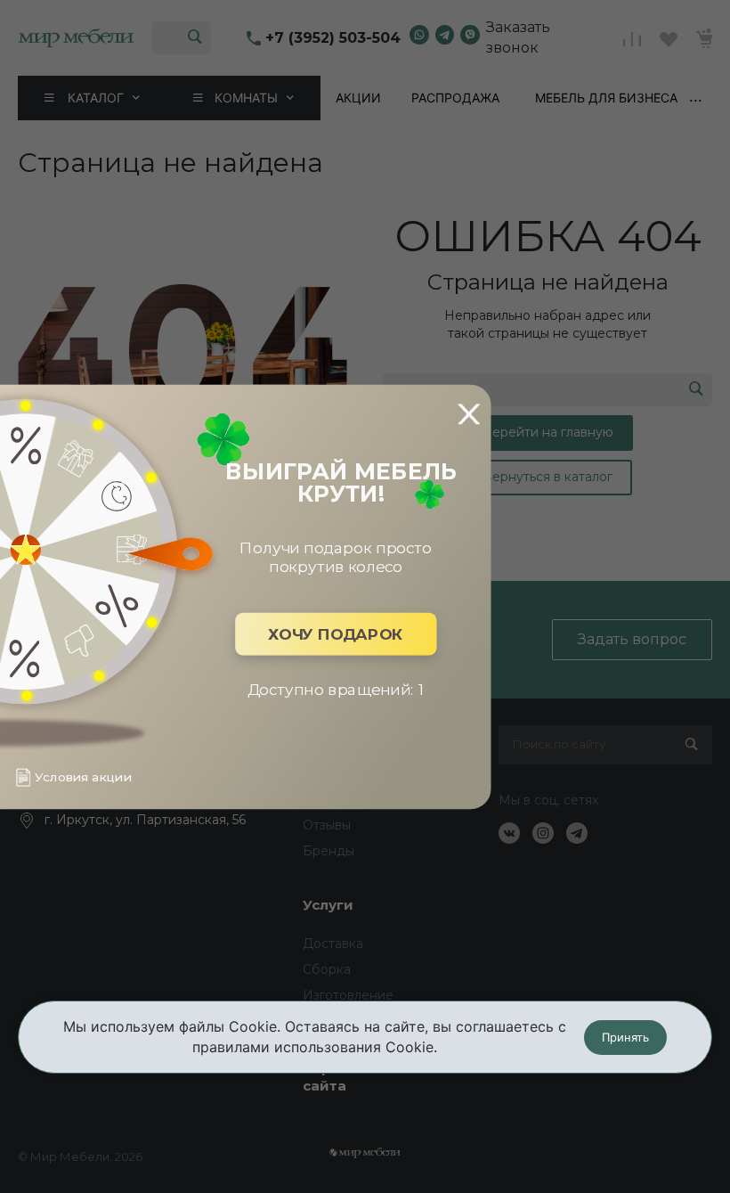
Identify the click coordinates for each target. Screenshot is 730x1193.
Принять (625, 1037)
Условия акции (83, 777)
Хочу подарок (335, 634)
